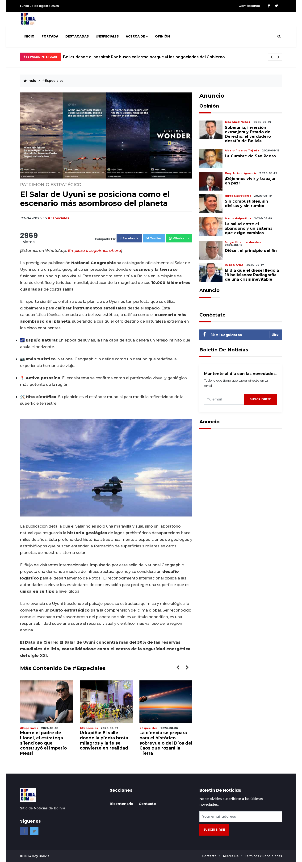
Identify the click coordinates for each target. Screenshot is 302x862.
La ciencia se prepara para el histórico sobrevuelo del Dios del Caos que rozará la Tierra (165, 743)
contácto (209, 856)
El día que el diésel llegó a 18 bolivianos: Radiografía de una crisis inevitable (252, 275)
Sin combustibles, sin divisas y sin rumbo (246, 203)
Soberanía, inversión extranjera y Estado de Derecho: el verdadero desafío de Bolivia (248, 134)
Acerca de (135, 36)
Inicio (29, 36)
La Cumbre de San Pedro (251, 156)
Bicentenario (121, 804)
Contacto (147, 804)
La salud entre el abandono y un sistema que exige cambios (249, 228)
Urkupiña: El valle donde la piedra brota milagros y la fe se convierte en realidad (104, 740)
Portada (50, 36)
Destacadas (77, 36)
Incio (31, 81)
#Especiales (107, 36)
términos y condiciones (263, 856)
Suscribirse (260, 399)
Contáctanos (249, 6)
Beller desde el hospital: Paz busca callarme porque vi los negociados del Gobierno (144, 57)
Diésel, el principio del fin (251, 250)
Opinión (162, 36)
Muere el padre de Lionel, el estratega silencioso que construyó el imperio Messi (43, 743)
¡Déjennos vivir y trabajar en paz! (250, 180)
